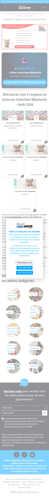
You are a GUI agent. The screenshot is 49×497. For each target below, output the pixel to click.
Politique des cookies (32, 277)
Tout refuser (24, 267)
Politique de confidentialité (18, 277)
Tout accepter (24, 272)
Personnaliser (24, 263)
